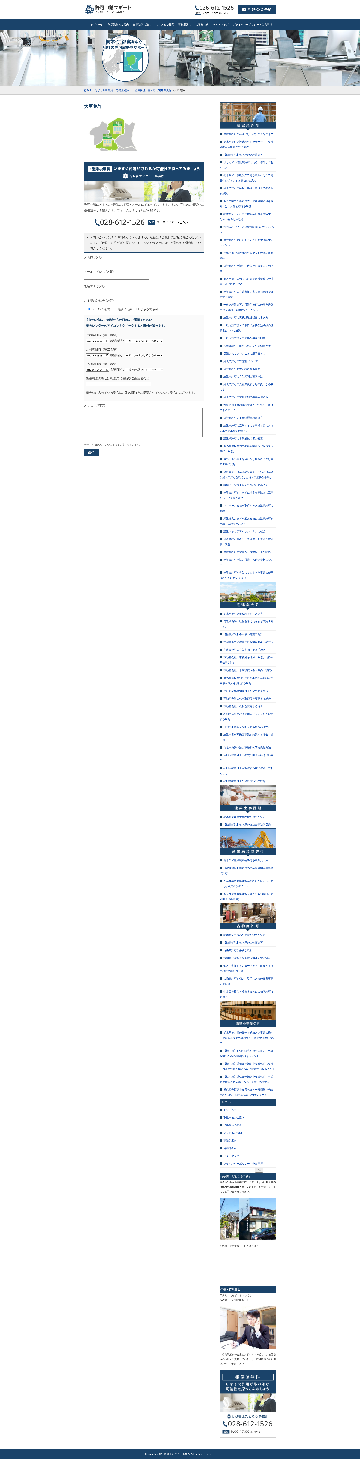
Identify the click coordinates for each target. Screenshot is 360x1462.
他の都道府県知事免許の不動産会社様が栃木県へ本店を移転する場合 (246, 680)
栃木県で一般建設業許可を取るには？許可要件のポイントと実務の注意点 (246, 178)
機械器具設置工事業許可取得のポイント (247, 484)
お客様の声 (202, 24)
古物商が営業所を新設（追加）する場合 (247, 957)
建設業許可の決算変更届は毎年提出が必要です (246, 387)
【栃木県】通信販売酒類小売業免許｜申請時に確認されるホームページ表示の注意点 (246, 1079)
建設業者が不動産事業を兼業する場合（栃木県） (246, 737)
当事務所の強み (142, 24)
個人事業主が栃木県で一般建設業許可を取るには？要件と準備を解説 (246, 204)
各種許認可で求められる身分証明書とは (247, 345)
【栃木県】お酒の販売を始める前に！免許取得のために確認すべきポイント (246, 1053)
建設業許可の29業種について (241, 361)
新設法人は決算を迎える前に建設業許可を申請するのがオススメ (246, 521)
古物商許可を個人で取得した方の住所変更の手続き (246, 981)
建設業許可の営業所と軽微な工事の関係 (247, 551)
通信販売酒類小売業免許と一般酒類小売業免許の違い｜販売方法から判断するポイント (246, 1092)
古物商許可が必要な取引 (238, 950)
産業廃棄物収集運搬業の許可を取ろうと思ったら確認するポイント (246, 883)
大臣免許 (93, 106)
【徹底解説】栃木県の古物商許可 (243, 942)
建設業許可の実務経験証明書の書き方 (246, 317)
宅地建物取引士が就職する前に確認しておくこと (246, 771)
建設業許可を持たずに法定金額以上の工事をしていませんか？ (246, 495)
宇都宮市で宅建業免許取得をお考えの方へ (248, 641)
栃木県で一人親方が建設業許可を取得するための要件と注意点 (246, 217)
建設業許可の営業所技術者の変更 (243, 438)
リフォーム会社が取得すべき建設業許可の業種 (246, 508)
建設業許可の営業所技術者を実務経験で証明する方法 (246, 294)
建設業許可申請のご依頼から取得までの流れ (246, 268)
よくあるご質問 (165, 24)
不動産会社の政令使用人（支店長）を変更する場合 (246, 716)
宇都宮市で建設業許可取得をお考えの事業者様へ (246, 255)
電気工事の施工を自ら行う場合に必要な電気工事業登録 (246, 462)
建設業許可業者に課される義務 (242, 368)
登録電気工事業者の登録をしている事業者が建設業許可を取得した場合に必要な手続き (246, 474)
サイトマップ (221, 24)
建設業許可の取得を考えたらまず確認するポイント (246, 242)
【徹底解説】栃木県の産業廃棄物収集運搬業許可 (246, 871)
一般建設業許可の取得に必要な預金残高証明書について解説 (246, 328)
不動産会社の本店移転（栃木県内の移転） (248, 670)
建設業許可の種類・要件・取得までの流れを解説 (246, 191)
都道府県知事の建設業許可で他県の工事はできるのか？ (246, 407)
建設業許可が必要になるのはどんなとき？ (248, 134)
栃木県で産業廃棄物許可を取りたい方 (246, 860)
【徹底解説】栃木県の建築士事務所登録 (247, 824)
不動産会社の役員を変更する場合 (243, 706)
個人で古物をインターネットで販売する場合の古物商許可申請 (246, 968)
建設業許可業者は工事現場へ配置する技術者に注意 (246, 542)
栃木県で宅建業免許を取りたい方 (243, 613)
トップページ (96, 24)
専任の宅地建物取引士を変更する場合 (246, 690)
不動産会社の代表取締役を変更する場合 (247, 698)
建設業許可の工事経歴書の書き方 (243, 417)
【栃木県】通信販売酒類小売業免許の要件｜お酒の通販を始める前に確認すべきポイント (247, 1066)
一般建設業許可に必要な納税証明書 (245, 338)
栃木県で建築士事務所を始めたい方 (245, 816)
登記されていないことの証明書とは (245, 353)
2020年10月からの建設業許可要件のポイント (247, 229)
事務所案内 (184, 24)
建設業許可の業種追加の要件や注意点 (246, 397)
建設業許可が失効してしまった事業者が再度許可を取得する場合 (246, 575)
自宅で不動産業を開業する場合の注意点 (247, 726)
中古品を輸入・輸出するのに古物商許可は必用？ (246, 994)
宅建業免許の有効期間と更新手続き (245, 649)
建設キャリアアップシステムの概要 (245, 531)
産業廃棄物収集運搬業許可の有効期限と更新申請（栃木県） (246, 896)
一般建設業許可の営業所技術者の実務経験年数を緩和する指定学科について (246, 307)
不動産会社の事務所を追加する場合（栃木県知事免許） (246, 660)
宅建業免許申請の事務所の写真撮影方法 (247, 747)
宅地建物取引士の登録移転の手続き (245, 781)
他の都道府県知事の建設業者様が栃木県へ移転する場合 (246, 449)
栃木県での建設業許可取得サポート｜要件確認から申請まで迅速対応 (246, 144)
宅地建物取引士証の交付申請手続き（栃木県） (246, 758)
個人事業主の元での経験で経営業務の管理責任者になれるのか (246, 281)
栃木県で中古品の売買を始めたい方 (245, 934)
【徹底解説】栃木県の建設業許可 (243, 154)
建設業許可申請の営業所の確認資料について (246, 562)
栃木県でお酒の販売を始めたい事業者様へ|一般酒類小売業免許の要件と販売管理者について (247, 1038)
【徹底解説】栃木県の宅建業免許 (243, 634)
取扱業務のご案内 (118, 24)
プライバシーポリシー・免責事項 (252, 24)
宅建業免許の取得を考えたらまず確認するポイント (246, 624)
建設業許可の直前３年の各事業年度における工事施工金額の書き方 (246, 428)
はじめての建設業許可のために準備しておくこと (246, 165)
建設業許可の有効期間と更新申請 (243, 376)
